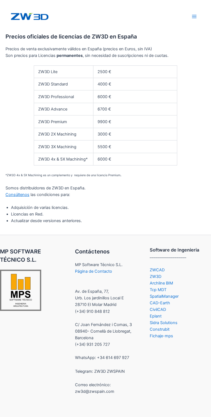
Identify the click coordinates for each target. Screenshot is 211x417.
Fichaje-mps (161, 335)
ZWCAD (157, 269)
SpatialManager (164, 296)
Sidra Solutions (163, 322)
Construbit (160, 329)
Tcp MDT (158, 289)
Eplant (156, 316)
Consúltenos (17, 194)
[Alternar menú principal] (194, 16)
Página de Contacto (93, 271)
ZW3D (155, 276)
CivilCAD (158, 309)
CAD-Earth (160, 302)
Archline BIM (161, 283)
